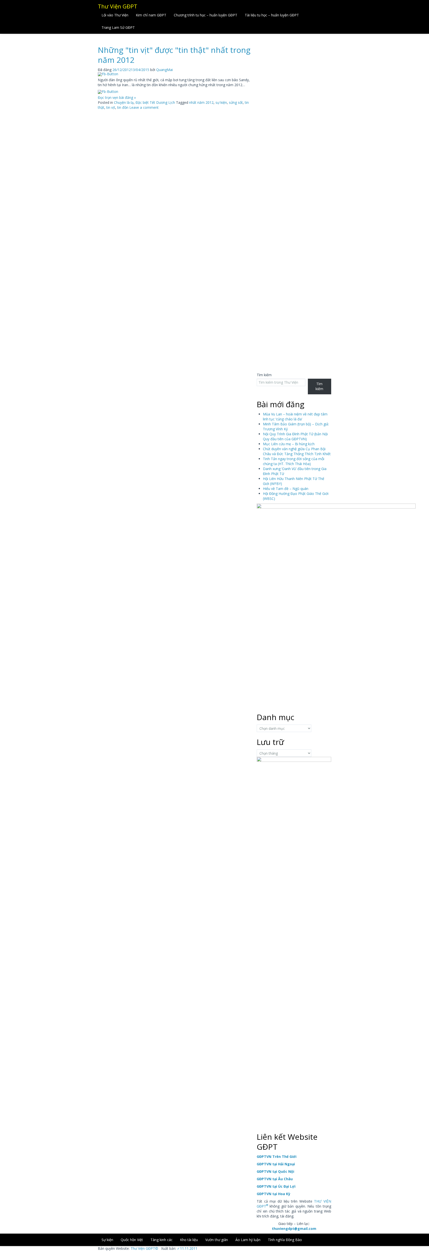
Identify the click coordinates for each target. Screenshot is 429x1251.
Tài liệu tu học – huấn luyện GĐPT (272, 15)
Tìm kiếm (264, 374)
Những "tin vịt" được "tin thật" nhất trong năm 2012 (174, 54)
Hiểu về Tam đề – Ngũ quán (285, 488)
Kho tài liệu (189, 1239)
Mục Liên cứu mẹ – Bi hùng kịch (289, 444)
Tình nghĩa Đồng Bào (285, 1239)
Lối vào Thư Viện (115, 15)
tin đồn (122, 107)
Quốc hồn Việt (132, 1239)
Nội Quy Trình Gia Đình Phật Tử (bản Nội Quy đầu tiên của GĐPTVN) (295, 436)
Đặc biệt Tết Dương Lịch (155, 102)
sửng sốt (236, 102)
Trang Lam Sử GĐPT (118, 27)
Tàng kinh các (161, 1239)
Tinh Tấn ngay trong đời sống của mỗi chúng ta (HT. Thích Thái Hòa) (293, 461)
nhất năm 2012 (201, 102)
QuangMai (164, 69)
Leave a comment (144, 107)
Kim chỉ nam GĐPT (151, 15)
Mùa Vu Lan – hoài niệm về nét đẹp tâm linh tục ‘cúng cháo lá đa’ (295, 416)
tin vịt (110, 107)
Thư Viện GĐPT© (144, 1248)
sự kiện (221, 102)
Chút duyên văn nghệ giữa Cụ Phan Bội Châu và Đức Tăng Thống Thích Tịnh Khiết (297, 451)
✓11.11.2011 (186, 1248)
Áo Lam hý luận (247, 1239)
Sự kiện (107, 1239)
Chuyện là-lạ (124, 102)
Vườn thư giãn (216, 1239)
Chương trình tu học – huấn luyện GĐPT (205, 15)
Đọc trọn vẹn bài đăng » (117, 97)
